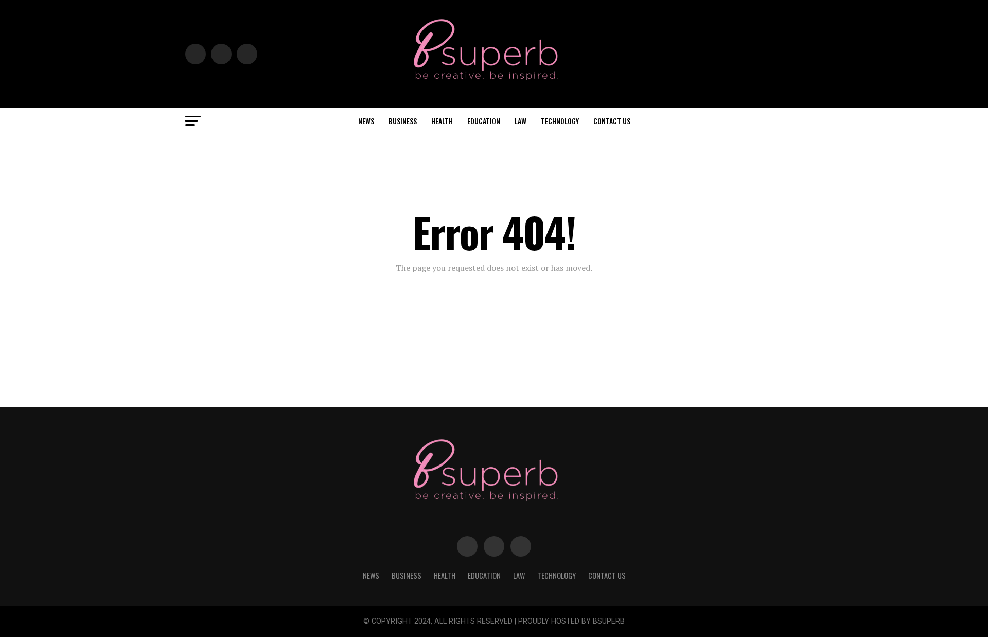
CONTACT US (611, 120)
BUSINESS (403, 120)
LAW (520, 120)
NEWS (366, 120)
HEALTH (442, 120)
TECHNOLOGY (560, 120)
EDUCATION (483, 120)
